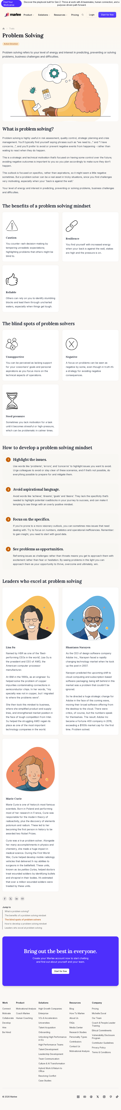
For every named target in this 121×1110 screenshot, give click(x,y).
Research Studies (78, 1032)
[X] (97, 1096)
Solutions (43, 14)
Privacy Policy (99, 1047)
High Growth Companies (50, 1008)
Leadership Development (51, 1054)
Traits (11, 28)
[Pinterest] (110, 1096)
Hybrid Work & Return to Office (50, 1069)
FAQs (72, 1023)
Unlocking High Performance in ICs (53, 1038)
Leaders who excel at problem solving (23, 928)
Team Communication (49, 1059)
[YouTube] (84, 1096)
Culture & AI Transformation (52, 1063)
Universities (44, 1023)
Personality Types (78, 1037)
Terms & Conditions (101, 1052)
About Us (74, 1018)
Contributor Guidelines (103, 1043)
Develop (6, 1023)
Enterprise (43, 1013)
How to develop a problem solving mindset (26, 923)
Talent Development (48, 1049)
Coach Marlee (23, 1013)
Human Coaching (24, 1018)
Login (91, 14)
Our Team (97, 1018)
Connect (6, 1008)
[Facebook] (91, 1096)
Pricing (75, 14)
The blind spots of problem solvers (23, 919)
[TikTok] (117, 1096)
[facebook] (4, 898)
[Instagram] (104, 1096)
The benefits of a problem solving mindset (25, 915)
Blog (72, 1008)
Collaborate (8, 1018)
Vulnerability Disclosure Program (103, 1036)
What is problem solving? (17, 911)
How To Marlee (77, 1013)
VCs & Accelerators (48, 1018)
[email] (22, 898)
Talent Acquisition (47, 1027)
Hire (4, 1027)
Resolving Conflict (47, 1076)
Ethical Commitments (102, 1030)
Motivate (6, 1013)
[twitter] (10, 898)
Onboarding (44, 1032)
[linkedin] (16, 898)
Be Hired (6, 1032)
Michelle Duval (99, 1013)
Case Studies (45, 1080)
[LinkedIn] (78, 1096)
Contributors (75, 1041)
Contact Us (75, 1046)
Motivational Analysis (26, 1008)
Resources (59, 14)
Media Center (76, 1027)
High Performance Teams (51, 1044)
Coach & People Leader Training (103, 1024)
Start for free (107, 14)
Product (28, 14)
